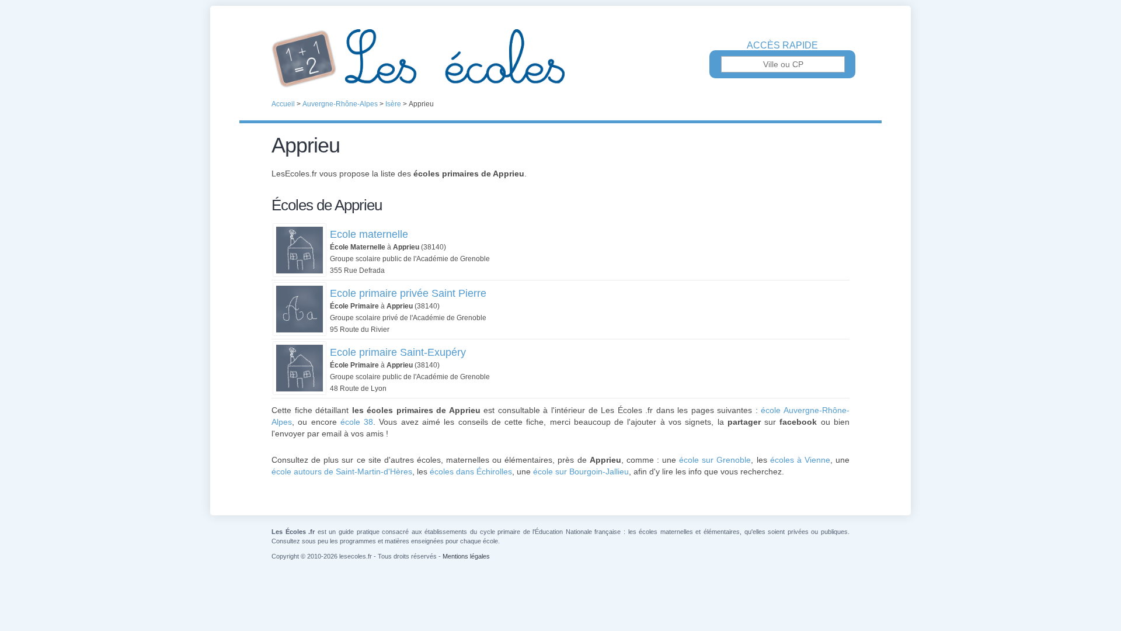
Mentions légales (466, 556)
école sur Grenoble (715, 459)
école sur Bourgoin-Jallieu (581, 471)
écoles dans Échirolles (471, 471)
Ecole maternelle (369, 234)
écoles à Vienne (800, 459)
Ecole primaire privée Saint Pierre (408, 293)
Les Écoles (560, 58)
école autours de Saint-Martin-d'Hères (341, 471)
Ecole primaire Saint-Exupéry (398, 352)
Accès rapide (782, 45)
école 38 (356, 422)
